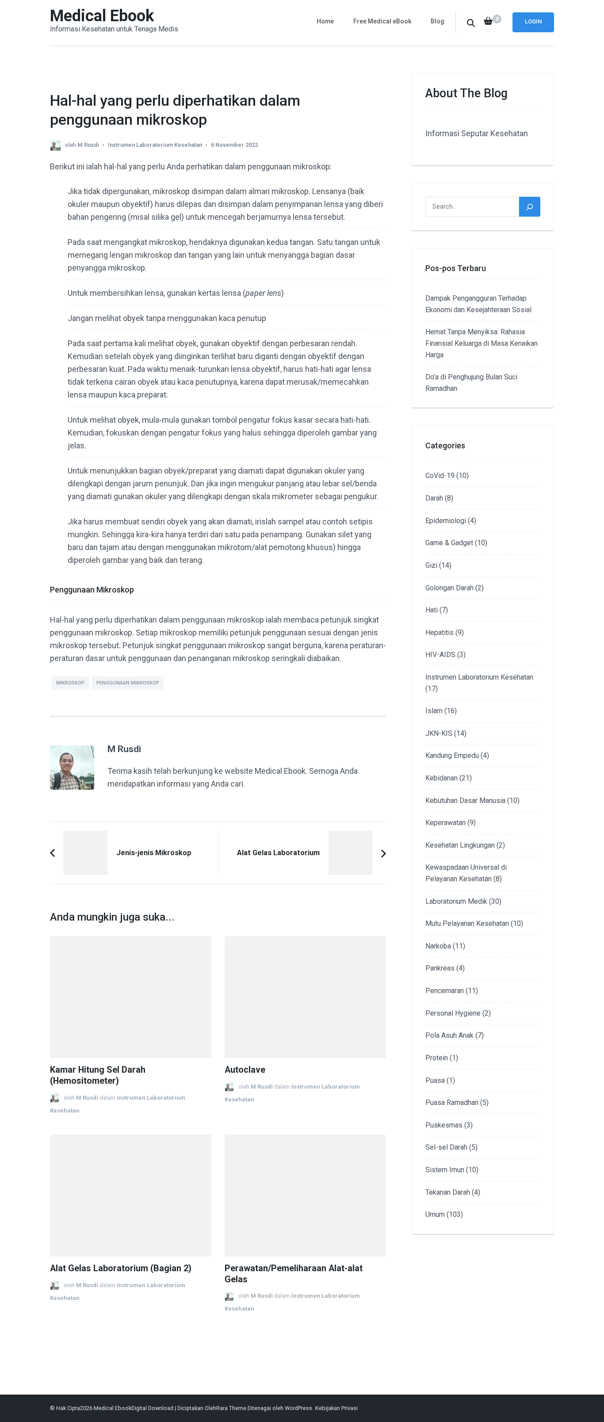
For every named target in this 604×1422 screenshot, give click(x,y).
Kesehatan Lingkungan (460, 845)
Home (325, 21)
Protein (436, 1058)
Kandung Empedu (452, 755)
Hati (431, 610)
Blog (437, 21)
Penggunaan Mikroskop (127, 683)
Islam (434, 711)
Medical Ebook (102, 16)
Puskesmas (444, 1125)
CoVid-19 (440, 475)
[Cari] (529, 207)
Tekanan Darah (447, 1192)
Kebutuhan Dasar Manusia (465, 800)
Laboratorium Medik (456, 901)
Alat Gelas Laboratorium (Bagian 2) (120, 1268)
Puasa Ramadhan (451, 1102)
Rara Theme (231, 1408)
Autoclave (245, 1070)
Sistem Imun (444, 1170)
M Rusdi (88, 144)
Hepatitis (439, 632)
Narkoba (438, 946)
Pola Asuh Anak (449, 1035)
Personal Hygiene (453, 1013)
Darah (434, 498)
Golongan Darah (449, 588)
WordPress (298, 1408)
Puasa (435, 1080)
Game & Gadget (449, 543)
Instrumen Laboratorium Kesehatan (155, 144)
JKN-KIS (438, 733)
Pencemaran (444, 990)
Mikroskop (70, 683)
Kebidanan (441, 778)
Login (533, 21)
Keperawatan (445, 822)
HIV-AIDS (440, 654)
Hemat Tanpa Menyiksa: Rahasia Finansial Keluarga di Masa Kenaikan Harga (481, 343)
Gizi (431, 565)
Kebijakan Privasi (336, 1408)
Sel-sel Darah (446, 1147)
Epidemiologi (445, 520)
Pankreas (440, 968)
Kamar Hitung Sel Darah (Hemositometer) (97, 1075)
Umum (435, 1214)
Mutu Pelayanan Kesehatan (467, 923)
